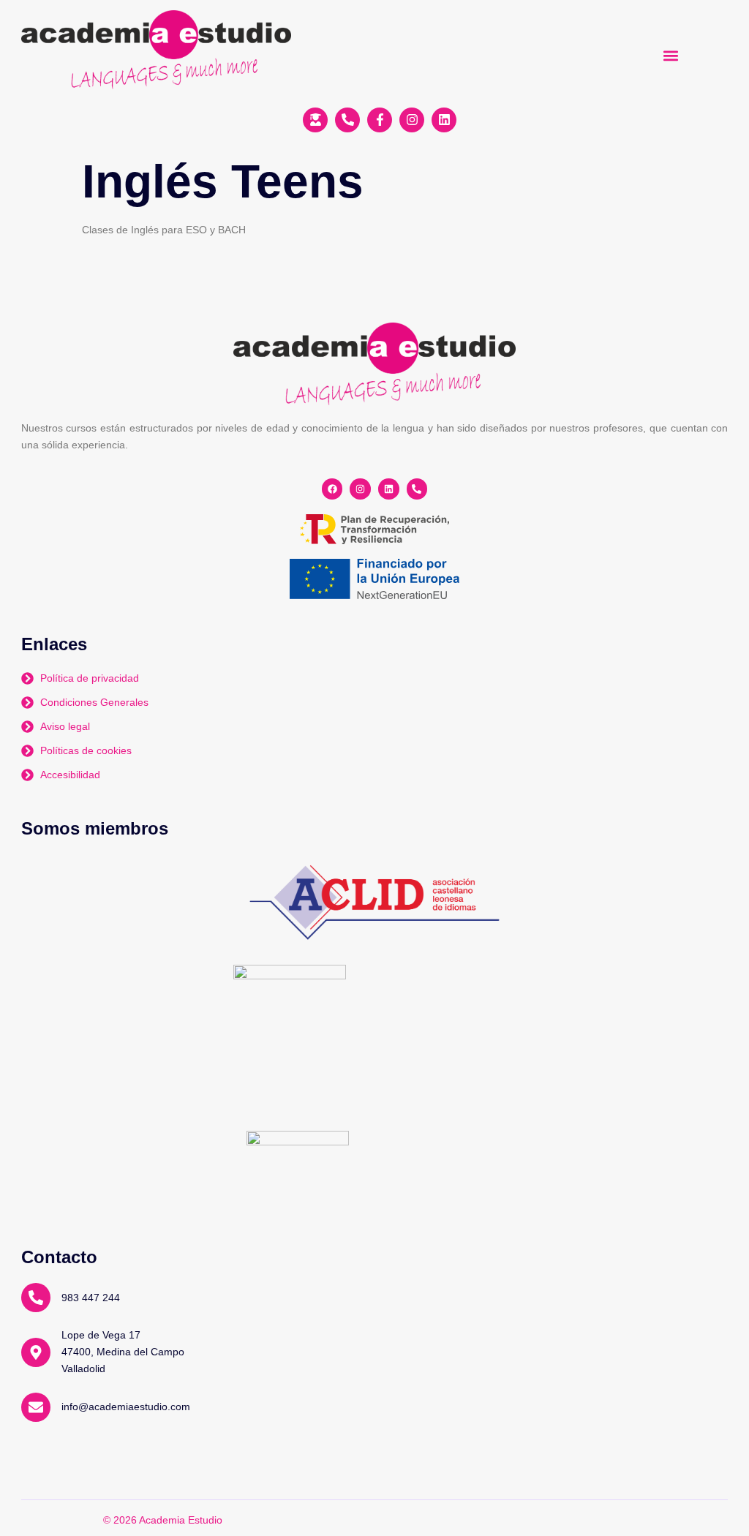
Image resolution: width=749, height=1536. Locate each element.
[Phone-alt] (417, 489)
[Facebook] (332, 489)
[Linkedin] (388, 489)
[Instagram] (360, 489)
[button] (671, 55)
